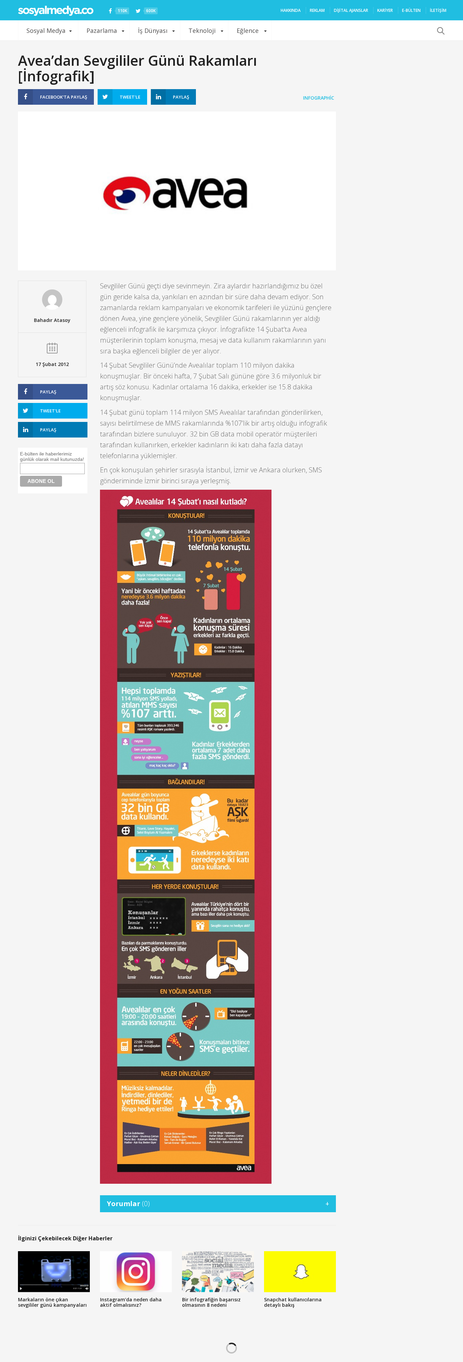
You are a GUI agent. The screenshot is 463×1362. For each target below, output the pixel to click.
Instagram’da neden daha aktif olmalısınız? (131, 1302)
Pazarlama (101, 30)
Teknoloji (202, 30)
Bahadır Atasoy (52, 320)
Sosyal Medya (45, 30)
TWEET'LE (130, 97)
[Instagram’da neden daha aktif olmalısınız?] (136, 1271)
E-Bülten (411, 10)
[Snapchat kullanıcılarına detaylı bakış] (300, 1271)
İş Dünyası (152, 30)
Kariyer (385, 10)
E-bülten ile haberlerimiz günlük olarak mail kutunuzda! (52, 456)
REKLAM (317, 10)
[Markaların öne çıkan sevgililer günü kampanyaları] (54, 1271)
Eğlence (248, 30)
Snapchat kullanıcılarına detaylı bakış (293, 1302)
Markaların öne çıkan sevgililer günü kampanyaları (52, 1302)
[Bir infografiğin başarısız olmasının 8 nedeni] (218, 1271)
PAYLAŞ (63, 97)
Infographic (318, 98)
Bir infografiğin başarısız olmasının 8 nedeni (211, 1302)
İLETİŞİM (438, 10)
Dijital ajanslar (351, 10)
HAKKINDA (291, 10)
